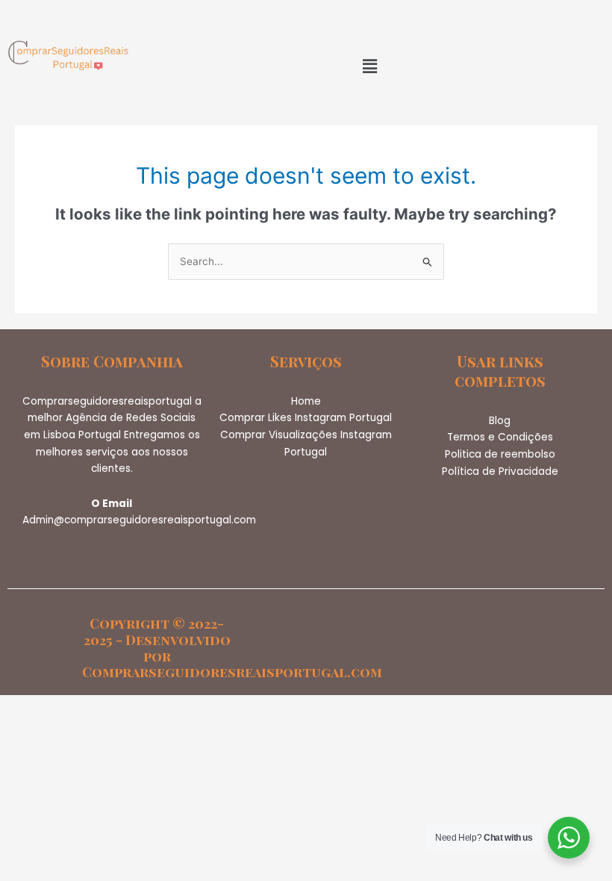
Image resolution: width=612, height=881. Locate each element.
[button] (369, 66)
